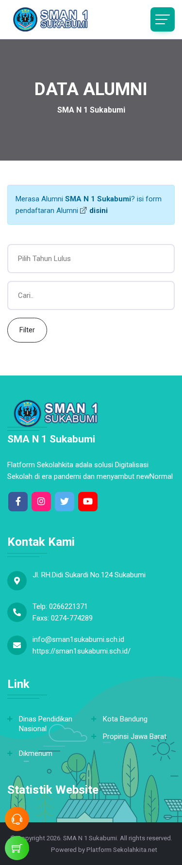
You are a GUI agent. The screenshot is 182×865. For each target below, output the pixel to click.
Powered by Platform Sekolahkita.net (103, 849)
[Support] (17, 819)
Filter (27, 330)
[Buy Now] (17, 848)
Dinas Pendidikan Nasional (45, 724)
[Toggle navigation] (162, 19)
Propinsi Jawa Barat (134, 736)
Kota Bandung (125, 719)
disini (97, 210)
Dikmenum (35, 753)
